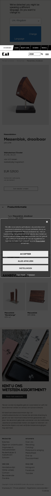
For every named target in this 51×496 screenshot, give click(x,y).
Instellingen (25, 268)
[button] (47, 222)
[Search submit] (41, 55)
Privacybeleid (40, 241)
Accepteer (25, 254)
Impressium (31, 275)
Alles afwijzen (25, 261)
